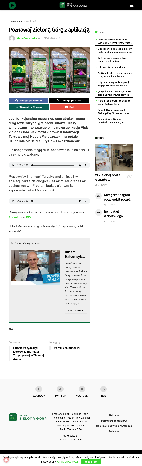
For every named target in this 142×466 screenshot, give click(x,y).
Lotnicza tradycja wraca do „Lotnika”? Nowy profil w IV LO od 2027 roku (114, 41)
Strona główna (16, 20)
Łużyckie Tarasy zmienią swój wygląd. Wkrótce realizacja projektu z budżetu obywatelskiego (113, 84)
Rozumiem (90, 461)
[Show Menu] (131, 5)
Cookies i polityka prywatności (114, 425)
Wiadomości (32, 20)
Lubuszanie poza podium (111, 67)
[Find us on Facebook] (38, 389)
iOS (28, 217)
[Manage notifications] (6, 460)
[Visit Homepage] (73, 5)
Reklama (114, 415)
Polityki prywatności (67, 461)
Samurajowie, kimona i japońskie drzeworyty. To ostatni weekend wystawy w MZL (113, 121)
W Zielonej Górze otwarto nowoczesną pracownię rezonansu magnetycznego (110, 177)
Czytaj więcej (77, 310)
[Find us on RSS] (103, 389)
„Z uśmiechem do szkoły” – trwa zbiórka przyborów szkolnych (115, 93)
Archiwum (114, 431)
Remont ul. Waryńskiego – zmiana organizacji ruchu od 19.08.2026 (118, 214)
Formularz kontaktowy (114, 420)
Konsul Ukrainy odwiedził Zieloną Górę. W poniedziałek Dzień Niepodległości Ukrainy (114, 112)
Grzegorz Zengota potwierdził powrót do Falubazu (117, 197)
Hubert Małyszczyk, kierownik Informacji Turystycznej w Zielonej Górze (76, 254)
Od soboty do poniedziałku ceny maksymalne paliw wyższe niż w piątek (115, 51)
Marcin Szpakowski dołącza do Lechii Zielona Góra (114, 102)
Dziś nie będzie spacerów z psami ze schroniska (112, 59)
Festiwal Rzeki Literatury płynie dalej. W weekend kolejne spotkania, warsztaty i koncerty (115, 75)
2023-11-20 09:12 (51, 38)
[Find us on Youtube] (82, 389)
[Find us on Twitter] (60, 389)
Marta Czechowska (27, 38)
